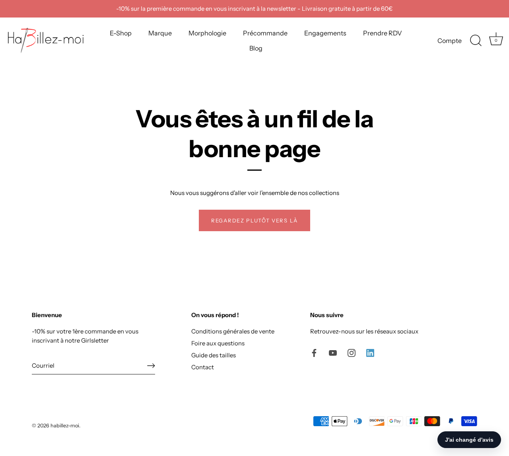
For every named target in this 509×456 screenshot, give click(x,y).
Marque (160, 33)
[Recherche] (475, 40)
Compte (449, 41)
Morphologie (207, 33)
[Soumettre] (151, 366)
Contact (202, 367)
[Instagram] (352, 352)
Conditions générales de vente (232, 331)
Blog (255, 48)
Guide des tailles (213, 355)
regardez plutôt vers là (254, 220)
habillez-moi (65, 426)
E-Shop (121, 33)
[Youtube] (333, 352)
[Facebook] (314, 352)
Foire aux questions (218, 343)
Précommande (265, 33)
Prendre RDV (382, 33)
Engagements (325, 33)
